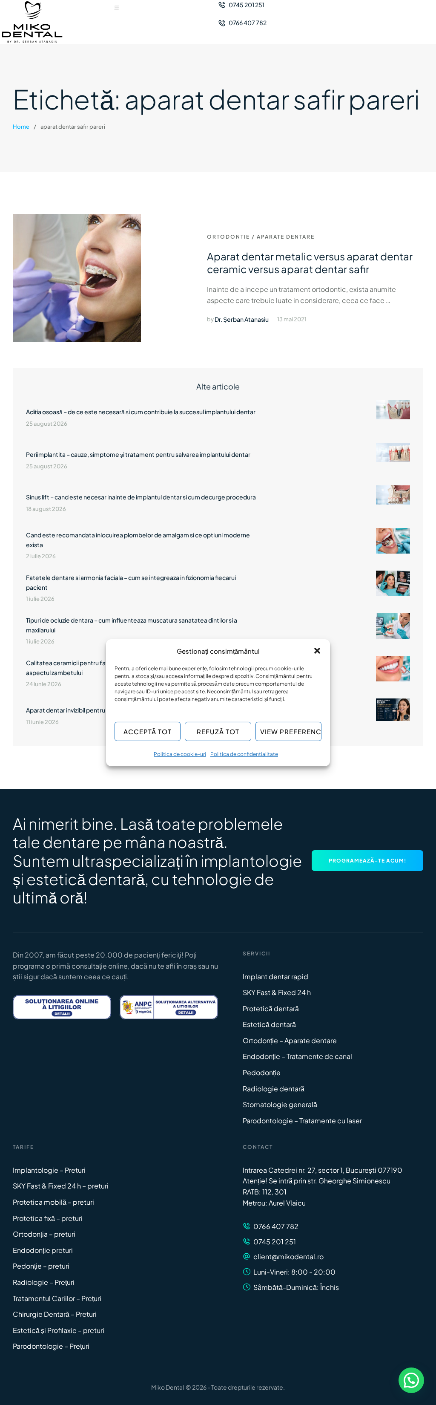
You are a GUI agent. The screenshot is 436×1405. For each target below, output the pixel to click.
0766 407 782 (275, 1226)
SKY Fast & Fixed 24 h (277, 992)
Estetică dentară (269, 1024)
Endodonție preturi (43, 1250)
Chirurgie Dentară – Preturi (55, 1314)
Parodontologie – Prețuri (51, 1346)
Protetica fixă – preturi (48, 1218)
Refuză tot (218, 731)
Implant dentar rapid (275, 976)
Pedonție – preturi (41, 1265)
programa (29, 965)
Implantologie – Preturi (49, 1170)
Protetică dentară (271, 1008)
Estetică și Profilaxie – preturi (58, 1330)
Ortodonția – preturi (44, 1233)
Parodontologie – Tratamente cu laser (302, 1120)
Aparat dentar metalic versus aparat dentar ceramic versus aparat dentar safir (310, 262)
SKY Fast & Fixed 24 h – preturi (61, 1185)
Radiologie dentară (273, 1088)
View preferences (290, 731)
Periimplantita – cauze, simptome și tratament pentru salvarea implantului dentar (138, 454)
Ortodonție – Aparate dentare (290, 1040)
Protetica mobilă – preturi (53, 1201)
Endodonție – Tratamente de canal (297, 1056)
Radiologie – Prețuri (44, 1282)
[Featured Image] (77, 278)
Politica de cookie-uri (180, 754)
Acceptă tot (147, 731)
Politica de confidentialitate (244, 754)
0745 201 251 (274, 1241)
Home (21, 126)
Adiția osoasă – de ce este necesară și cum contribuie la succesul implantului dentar (140, 411)
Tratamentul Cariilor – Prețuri (57, 1298)
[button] (317, 650)
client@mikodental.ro (288, 1256)
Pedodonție (262, 1072)
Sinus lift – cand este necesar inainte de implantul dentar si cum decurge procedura (141, 497)
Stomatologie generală (280, 1104)
